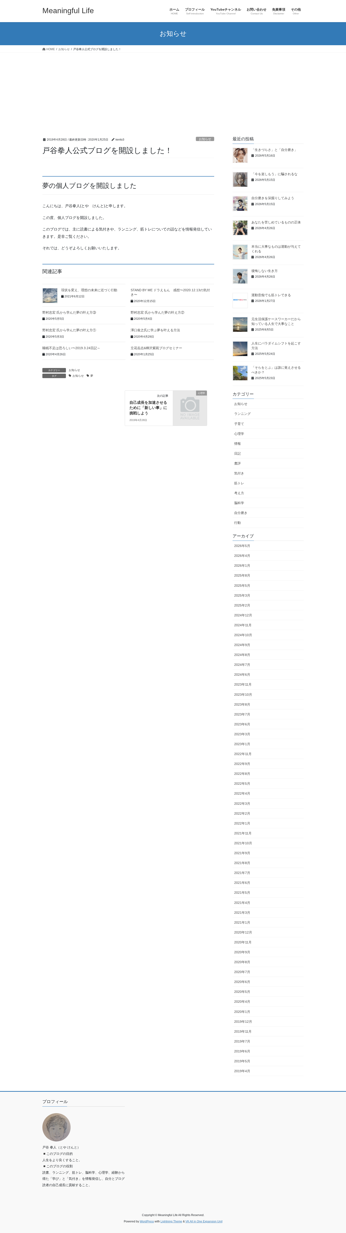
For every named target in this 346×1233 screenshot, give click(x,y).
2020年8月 (242, 962)
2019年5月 (242, 1061)
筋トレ (239, 483)
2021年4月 (242, 903)
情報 (237, 443)
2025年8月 (242, 575)
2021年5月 (242, 892)
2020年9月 (242, 952)
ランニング (242, 414)
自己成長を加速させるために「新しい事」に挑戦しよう (148, 407)
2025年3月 (242, 595)
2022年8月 (242, 774)
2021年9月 (242, 853)
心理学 (239, 434)
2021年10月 (243, 843)
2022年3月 (242, 803)
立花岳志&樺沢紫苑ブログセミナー (156, 348)
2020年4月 (242, 1001)
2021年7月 (242, 873)
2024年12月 (243, 615)
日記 (237, 453)
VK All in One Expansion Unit (203, 1221)
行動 (237, 523)
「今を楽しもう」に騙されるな (274, 174)
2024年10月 (243, 635)
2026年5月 (242, 546)
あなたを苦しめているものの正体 (276, 222)
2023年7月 (242, 714)
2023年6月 (242, 724)
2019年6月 (242, 1051)
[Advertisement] (173, 88)
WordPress (147, 1221)
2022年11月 (243, 754)
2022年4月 (242, 793)
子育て (239, 424)
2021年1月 (242, 922)
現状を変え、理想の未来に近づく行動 (89, 290)
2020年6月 (242, 982)
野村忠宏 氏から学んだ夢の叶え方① (69, 330)
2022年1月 (242, 823)
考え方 (239, 493)
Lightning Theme (171, 1221)
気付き (239, 473)
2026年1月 (242, 565)
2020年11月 (243, 942)
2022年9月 (242, 764)
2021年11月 (243, 833)
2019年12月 (243, 1021)
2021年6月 (242, 883)
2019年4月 (242, 1071)
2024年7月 (242, 665)
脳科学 (239, 503)
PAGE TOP (334, 1192)
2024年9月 (242, 645)
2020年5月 (242, 992)
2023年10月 (243, 694)
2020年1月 (242, 1012)
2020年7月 (242, 972)
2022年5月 (242, 783)
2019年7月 (242, 1041)
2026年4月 (242, 556)
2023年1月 (242, 744)
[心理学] (190, 401)
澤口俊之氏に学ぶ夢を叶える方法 (155, 330)
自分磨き (240, 513)
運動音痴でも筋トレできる (271, 295)
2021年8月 (242, 863)
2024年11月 (243, 625)
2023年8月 (242, 704)
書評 (237, 463)
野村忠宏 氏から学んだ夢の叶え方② (157, 312)
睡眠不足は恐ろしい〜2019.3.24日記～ (71, 348)
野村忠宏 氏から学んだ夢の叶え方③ (69, 312)
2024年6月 (242, 674)
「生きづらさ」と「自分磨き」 (274, 150)
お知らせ (205, 139)
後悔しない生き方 (264, 271)
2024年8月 (242, 655)
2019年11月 (243, 1031)
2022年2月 (242, 813)
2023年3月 (242, 734)
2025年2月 (242, 605)
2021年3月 (242, 912)
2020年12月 (243, 932)
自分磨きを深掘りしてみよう (272, 198)
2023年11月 (243, 684)
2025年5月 (242, 585)
